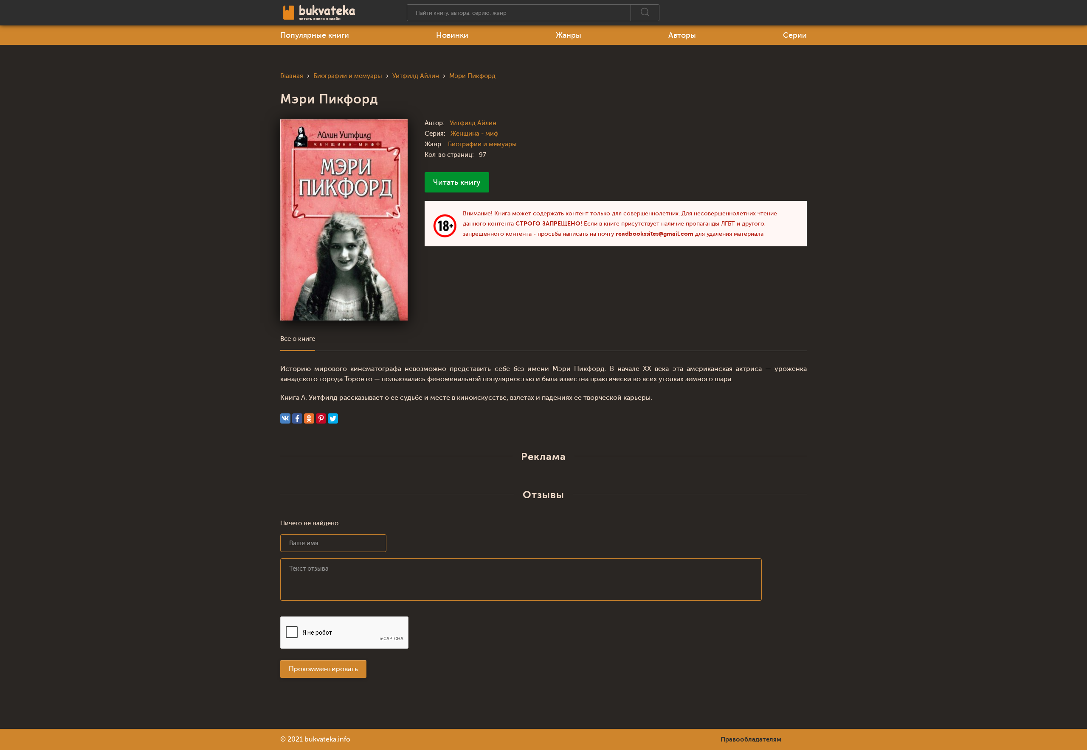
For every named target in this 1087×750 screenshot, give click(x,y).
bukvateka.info (327, 739)
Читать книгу (457, 182)
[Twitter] (333, 418)
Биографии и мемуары (482, 144)
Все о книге (297, 339)
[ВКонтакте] (285, 418)
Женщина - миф (474, 133)
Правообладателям (751, 739)
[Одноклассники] (309, 418)
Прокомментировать (323, 669)
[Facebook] (297, 418)
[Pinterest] (321, 418)
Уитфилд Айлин (473, 123)
